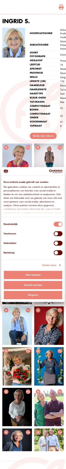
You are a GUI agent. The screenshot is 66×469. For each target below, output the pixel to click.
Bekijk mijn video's (43, 135)
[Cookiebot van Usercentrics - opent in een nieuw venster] (49, 171)
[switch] (58, 233)
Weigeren (33, 295)
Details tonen (49, 265)
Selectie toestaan (33, 285)
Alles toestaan (33, 275)
